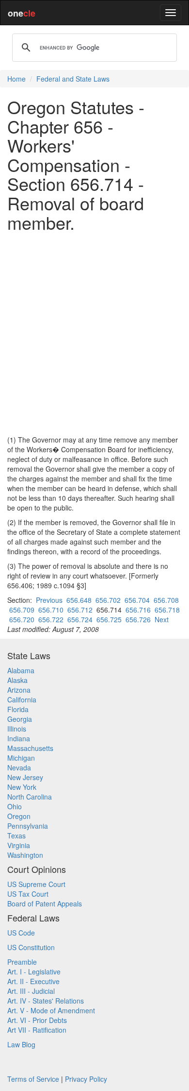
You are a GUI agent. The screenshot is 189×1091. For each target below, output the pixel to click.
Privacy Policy (86, 1079)
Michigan (21, 758)
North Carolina (29, 796)
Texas (16, 835)
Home (16, 79)
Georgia (19, 719)
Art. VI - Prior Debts (37, 1020)
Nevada (19, 767)
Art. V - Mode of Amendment (51, 1010)
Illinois (16, 728)
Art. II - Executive (33, 981)
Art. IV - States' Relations (45, 1001)
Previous (49, 600)
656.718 (167, 609)
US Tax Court (27, 894)
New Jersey (25, 777)
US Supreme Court (36, 884)
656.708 (166, 600)
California (21, 699)
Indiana (18, 738)
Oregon (19, 816)
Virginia (18, 845)
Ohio (14, 806)
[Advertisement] (94, 333)
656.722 (50, 619)
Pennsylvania (27, 826)
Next (162, 619)
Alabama (20, 670)
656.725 (109, 619)
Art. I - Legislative (34, 971)
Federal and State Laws (73, 79)
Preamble (22, 962)
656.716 (138, 609)
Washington (25, 855)
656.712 (80, 609)
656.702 (108, 600)
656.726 (138, 619)
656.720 (21, 619)
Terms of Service (33, 1079)
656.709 (21, 609)
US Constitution (31, 947)
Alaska (17, 680)
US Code (21, 933)
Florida (18, 709)
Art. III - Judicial (31, 991)
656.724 (80, 619)
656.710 (50, 609)
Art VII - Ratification (36, 1030)
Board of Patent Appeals (44, 903)
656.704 (137, 600)
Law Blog (21, 1044)
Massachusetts (30, 748)
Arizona (19, 690)
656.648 (79, 600)
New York (21, 787)
